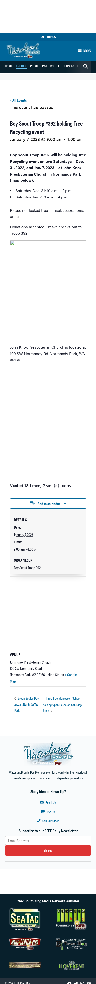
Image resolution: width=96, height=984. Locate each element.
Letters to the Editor (74, 66)
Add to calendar (49, 503)
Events (21, 66)
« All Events (18, 100)
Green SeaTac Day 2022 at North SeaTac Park (26, 704)
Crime (34, 66)
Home (9, 66)
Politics (48, 66)
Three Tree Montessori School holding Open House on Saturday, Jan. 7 (62, 704)
